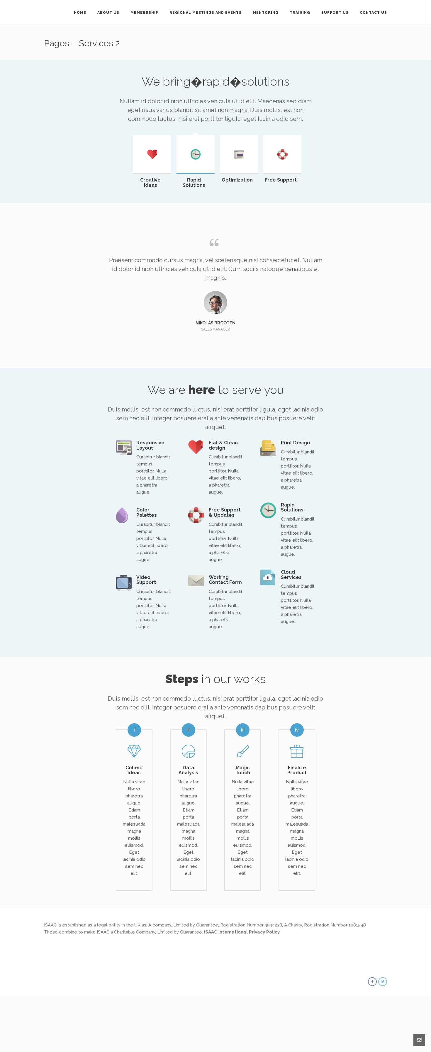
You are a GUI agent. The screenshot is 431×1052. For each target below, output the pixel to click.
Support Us (335, 13)
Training (300, 13)
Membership (144, 13)
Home (80, 13)
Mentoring (266, 13)
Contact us (373, 13)
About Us (108, 13)
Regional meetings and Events (205, 13)
